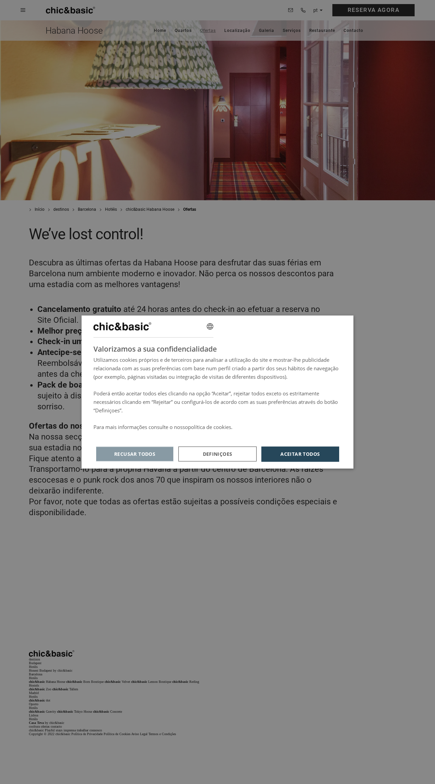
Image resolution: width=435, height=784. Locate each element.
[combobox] (210, 326)
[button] (217, 454)
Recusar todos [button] (134, 454)
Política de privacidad (118, 435)
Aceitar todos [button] (300, 454)
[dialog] (217, 392)
